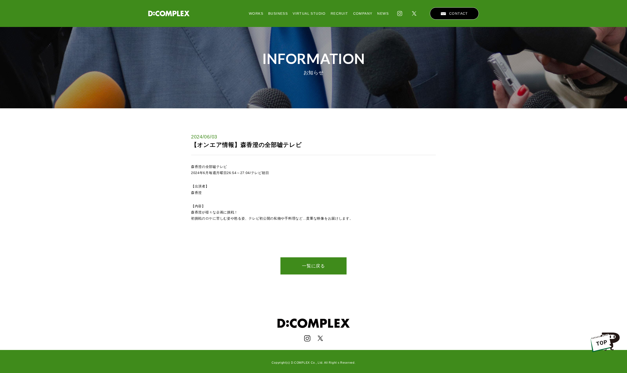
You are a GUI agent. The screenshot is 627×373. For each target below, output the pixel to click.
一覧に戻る (313, 265)
